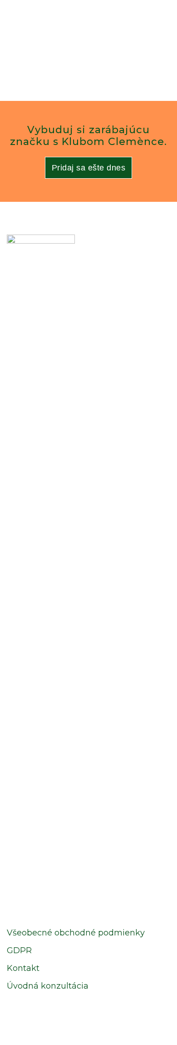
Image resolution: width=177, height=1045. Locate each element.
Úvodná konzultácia (47, 986)
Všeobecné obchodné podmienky (76, 933)
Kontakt (23, 968)
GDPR (19, 950)
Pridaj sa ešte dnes (89, 167)
